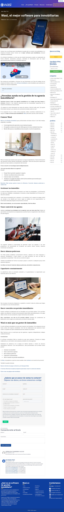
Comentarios (3, 436)
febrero (52, 151)
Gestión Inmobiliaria (54, 89)
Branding (52, 80)
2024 (51, 126)
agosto (52, 140)
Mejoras (52, 92)
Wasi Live (52, 114)
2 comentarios (14, 19)
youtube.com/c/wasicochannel (55, 498)
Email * (24, 432)
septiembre (53, 139)
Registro (37, 489)
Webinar (52, 116)
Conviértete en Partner (27, 494)
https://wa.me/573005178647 (12, 469)
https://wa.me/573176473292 (12, 472)
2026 (51, 123)
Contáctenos (25, 489)
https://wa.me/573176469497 (12, 470)
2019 (51, 157)
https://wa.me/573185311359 (12, 471)
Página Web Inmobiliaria (55, 99)
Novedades (52, 97)
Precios (36, 4)
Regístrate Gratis (58, 4)
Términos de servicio (39, 491)
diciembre (53, 133)
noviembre (53, 135)
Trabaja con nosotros (39, 492)
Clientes (37, 487)
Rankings (52, 102)
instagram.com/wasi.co (56, 492)
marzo (52, 149)
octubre (52, 137)
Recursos (42, 4)
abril (52, 147)
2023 (51, 128)
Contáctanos (49, 4)
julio (52, 142)
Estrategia (52, 83)
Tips (51, 111)
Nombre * (2, 432)
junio (52, 144)
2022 (51, 130)
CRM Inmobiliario (53, 81)
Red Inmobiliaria (53, 104)
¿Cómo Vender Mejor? (55, 78)
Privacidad (25, 492)
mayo (52, 146)
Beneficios (37, 485)
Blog (5, 11)
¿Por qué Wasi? (29, 4)
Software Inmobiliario (54, 106)
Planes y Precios (26, 487)
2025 (51, 125)
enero (52, 153)
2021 (51, 132)
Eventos (52, 85)
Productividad (53, 101)
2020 (51, 155)
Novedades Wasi (10, 460)
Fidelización (52, 87)
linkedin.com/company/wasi (57, 494)
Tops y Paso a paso (54, 113)
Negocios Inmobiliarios (55, 94)
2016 (51, 162)
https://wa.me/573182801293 (12, 467)
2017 (51, 160)
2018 (51, 158)
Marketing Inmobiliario (55, 90)
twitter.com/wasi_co (55, 490)
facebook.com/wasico (55, 488)
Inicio (22, 4)
